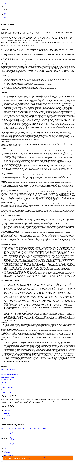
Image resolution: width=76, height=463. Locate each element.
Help (5, 14)
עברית (11, 440)
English (12, 432)
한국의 (12, 443)
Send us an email (8, 421)
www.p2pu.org (43, 457)
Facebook (6, 410)
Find (5, 4)
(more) (11, 444)
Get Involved (7, 415)
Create (5, 8)
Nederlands (13, 433)
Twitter (5, 413)
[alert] (38, 458)
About (5, 11)
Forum (5, 451)
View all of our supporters (40, 428)
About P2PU (7, 450)
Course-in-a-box (30, 458)
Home (5, 19)
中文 (11, 435)
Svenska (12, 439)
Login (5, 17)
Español (12, 438)
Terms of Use (7, 21)
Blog (5, 13)
